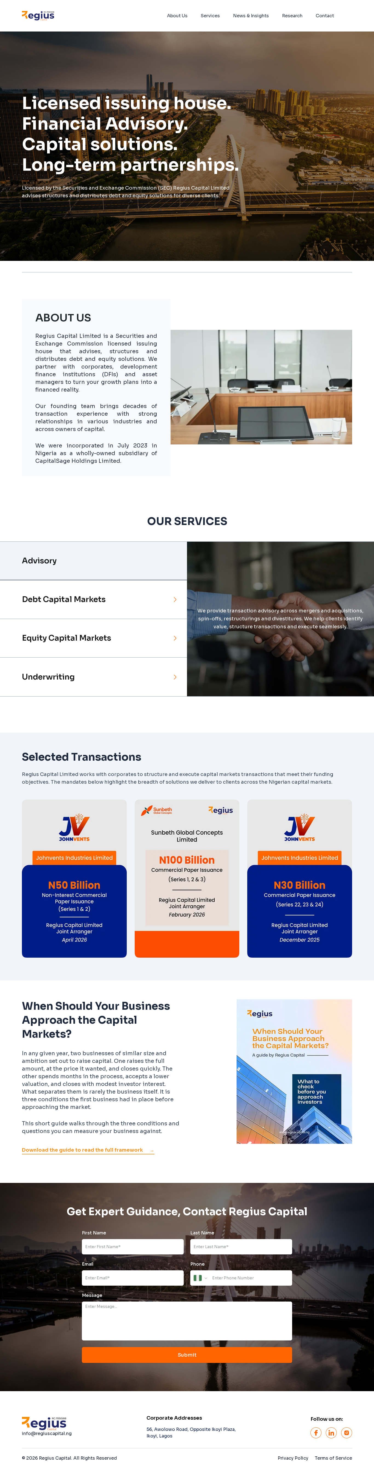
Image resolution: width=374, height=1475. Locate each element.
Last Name (202, 1233)
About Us (177, 16)
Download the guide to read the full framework (88, 1150)
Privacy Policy (293, 1458)
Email (87, 1264)
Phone (197, 1264)
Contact (325, 16)
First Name (94, 1233)
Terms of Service (333, 1458)
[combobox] (200, 1278)
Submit (187, 1355)
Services (210, 16)
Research (292, 16)
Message (92, 1295)
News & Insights (251, 16)
